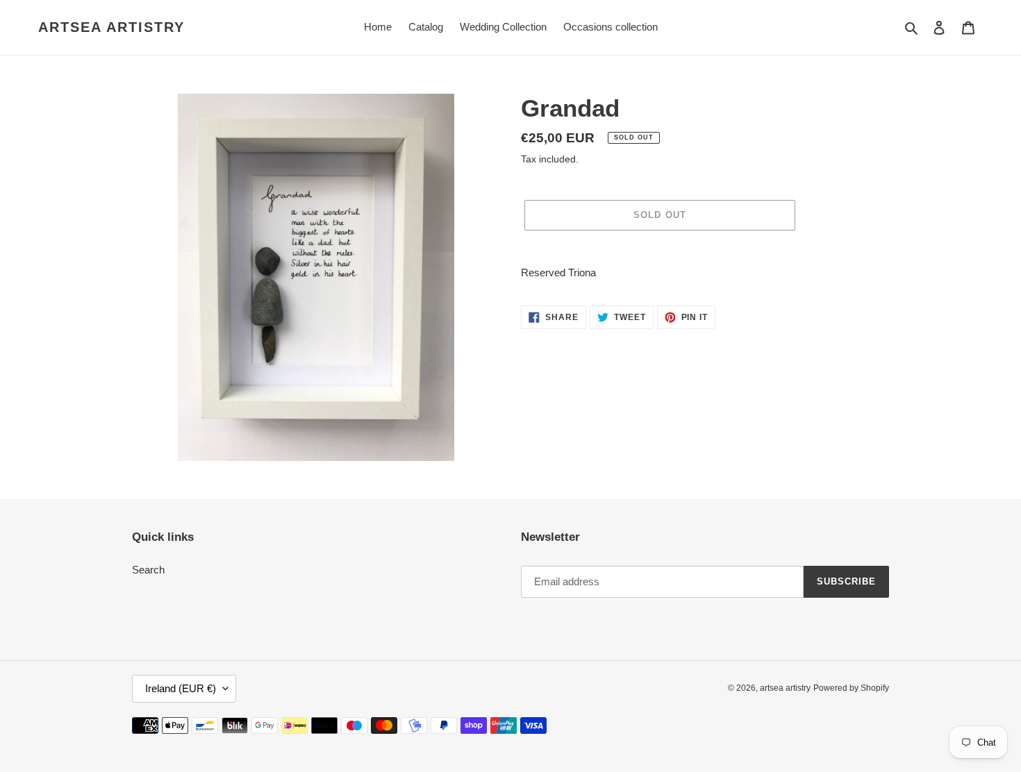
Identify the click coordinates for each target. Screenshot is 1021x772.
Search (148, 570)
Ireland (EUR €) (180, 688)
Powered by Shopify (851, 688)
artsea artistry (111, 27)
